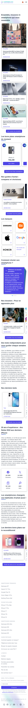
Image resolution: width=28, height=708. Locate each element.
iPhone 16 (4, 617)
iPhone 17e (4, 614)
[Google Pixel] (20, 238)
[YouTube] (14, 704)
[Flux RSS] (24, 704)
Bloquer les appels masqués (9, 646)
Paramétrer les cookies (7, 667)
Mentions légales (6, 659)
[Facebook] (7, 704)
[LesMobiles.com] (7, 2)
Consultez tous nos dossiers (14, 337)
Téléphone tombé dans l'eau (9, 643)
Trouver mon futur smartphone (14, 171)
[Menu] (26, 2)
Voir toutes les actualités (14, 131)
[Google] (4, 704)
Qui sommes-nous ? (6, 673)
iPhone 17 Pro (5, 608)
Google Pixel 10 (5, 592)
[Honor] (7, 251)
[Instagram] (20, 704)
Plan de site (4, 670)
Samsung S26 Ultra (6, 624)
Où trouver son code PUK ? (9, 649)
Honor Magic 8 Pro (6, 595)
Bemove (11, 700)
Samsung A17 (5, 586)
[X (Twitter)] (17, 704)
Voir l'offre (11, 163)
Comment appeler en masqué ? (10, 640)
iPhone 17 (4, 611)
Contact (3, 656)
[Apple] (7, 238)
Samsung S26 (5, 627)
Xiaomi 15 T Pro (5, 589)
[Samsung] (7, 226)
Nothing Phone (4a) (6, 598)
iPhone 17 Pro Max (6, 605)
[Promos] (23, 2)
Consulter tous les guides (14, 213)
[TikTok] (10, 704)
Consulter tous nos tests (14, 422)
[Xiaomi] (20, 226)
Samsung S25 (5, 633)
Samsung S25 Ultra (6, 630)
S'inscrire (14, 687)
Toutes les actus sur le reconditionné (14, 564)
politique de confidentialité (7, 692)
